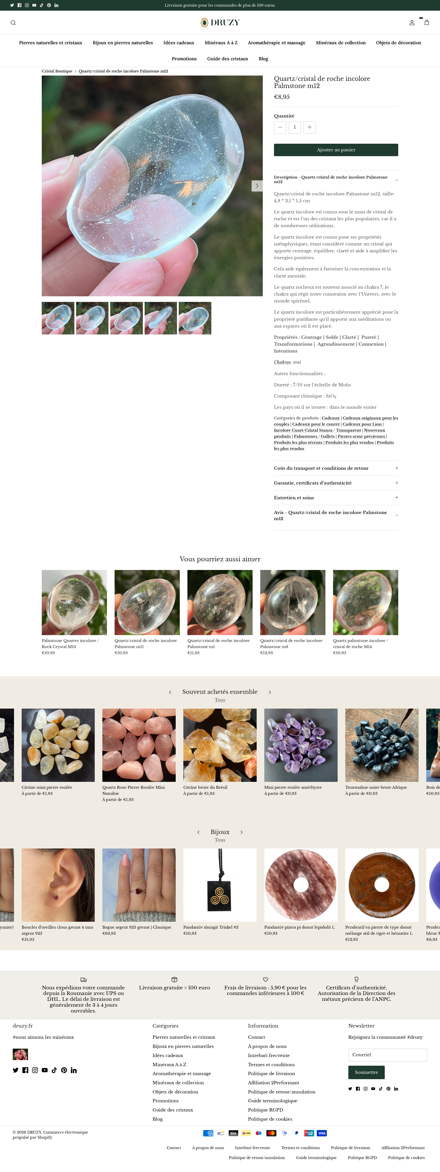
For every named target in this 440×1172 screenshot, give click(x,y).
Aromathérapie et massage (277, 47)
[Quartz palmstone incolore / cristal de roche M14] (365, 606)
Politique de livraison (271, 1078)
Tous (220, 704)
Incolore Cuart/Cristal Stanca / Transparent (317, 434)
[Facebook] (19, 7)
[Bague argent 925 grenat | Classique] (139, 889)
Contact (256, 1041)
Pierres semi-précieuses (361, 440)
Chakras (282, 366)
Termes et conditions (271, 1069)
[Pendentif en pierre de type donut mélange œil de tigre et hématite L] (382, 889)
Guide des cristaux (227, 63)
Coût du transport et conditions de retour (321, 472)
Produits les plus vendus (349, 446)
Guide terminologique (272, 1105)
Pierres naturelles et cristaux (50, 47)
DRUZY (34, 1136)
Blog (263, 63)
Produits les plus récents (298, 446)
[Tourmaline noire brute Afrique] (382, 749)
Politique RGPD (265, 1114)
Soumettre (366, 1076)
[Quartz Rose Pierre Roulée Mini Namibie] (139, 749)
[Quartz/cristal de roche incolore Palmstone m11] (147, 606)
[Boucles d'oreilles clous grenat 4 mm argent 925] (58, 889)
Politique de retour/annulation (281, 1096)
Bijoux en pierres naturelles (123, 47)
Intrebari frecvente (269, 1060)
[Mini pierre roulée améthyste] (301, 749)
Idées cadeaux (178, 47)
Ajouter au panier (336, 154)
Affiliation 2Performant (273, 1087)
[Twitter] (12, 7)
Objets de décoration (398, 47)
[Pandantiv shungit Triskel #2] (220, 889)
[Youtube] (34, 7)
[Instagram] (27, 7)
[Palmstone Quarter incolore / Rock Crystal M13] (74, 606)
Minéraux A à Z (221, 47)
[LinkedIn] (56, 7)
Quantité (284, 120)
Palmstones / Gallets (314, 440)
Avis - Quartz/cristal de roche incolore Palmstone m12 (330, 520)
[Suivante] (257, 190)
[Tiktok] (42, 7)
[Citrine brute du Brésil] (220, 749)
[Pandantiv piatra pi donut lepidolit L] (301, 889)
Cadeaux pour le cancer (316, 428)
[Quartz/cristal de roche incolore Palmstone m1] (220, 606)
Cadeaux (331, 422)
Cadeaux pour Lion (362, 428)
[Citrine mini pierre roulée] (58, 749)
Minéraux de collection (341, 47)
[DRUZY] (220, 27)
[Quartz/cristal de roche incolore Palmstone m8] (292, 606)
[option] (152, 190)
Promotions (184, 63)
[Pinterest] (49, 7)
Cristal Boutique (57, 75)
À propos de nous (267, 1050)
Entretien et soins (294, 502)
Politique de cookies (270, 1123)
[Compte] (411, 27)
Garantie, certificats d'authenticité (313, 487)
